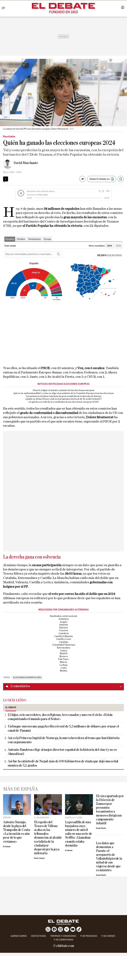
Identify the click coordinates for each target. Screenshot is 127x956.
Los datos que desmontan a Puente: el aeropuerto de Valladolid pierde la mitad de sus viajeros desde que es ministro (109, 856)
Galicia (63, 650)
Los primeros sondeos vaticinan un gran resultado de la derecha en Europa (63, 396)
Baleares (63, 627)
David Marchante (26, 163)
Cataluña (63, 642)
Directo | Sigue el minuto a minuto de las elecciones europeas (63, 390)
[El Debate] (63, 6)
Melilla (63, 671)
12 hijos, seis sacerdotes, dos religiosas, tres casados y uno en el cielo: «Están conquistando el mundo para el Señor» (60, 717)
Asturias (63, 625)
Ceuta (63, 668)
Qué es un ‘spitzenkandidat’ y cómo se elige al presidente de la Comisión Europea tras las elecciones (63, 393)
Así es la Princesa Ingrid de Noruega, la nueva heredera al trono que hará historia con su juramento (63, 740)
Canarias (63, 630)
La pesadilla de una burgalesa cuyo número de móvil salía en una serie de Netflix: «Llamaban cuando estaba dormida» (78, 833)
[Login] (123, 8)
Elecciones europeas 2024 (27, 677)
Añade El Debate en (99, 179)
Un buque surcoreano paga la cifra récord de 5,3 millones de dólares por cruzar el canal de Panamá (63, 728)
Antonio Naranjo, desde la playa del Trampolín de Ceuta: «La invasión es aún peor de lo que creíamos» (16, 831)
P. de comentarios (63, 939)
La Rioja (64, 665)
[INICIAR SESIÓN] (123, 8)
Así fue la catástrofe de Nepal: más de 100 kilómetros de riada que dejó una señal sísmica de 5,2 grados (63, 763)
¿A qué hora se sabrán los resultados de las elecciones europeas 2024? (63, 402)
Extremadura (63, 648)
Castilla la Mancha (63, 636)
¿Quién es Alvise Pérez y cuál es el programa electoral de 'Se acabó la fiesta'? (63, 399)
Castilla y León (63, 639)
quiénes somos (19, 936)
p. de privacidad (88, 936)
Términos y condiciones (63, 936)
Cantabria (64, 633)
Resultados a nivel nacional (63, 616)
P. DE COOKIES (108, 936)
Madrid (63, 653)
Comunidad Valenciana (63, 645)
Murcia (63, 662)
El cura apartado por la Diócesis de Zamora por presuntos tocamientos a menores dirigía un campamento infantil (110, 809)
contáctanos (38, 936)
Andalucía (64, 619)
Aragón (63, 622)
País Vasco (63, 659)
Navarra (63, 656)
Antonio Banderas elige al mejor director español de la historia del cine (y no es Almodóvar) (62, 752)
